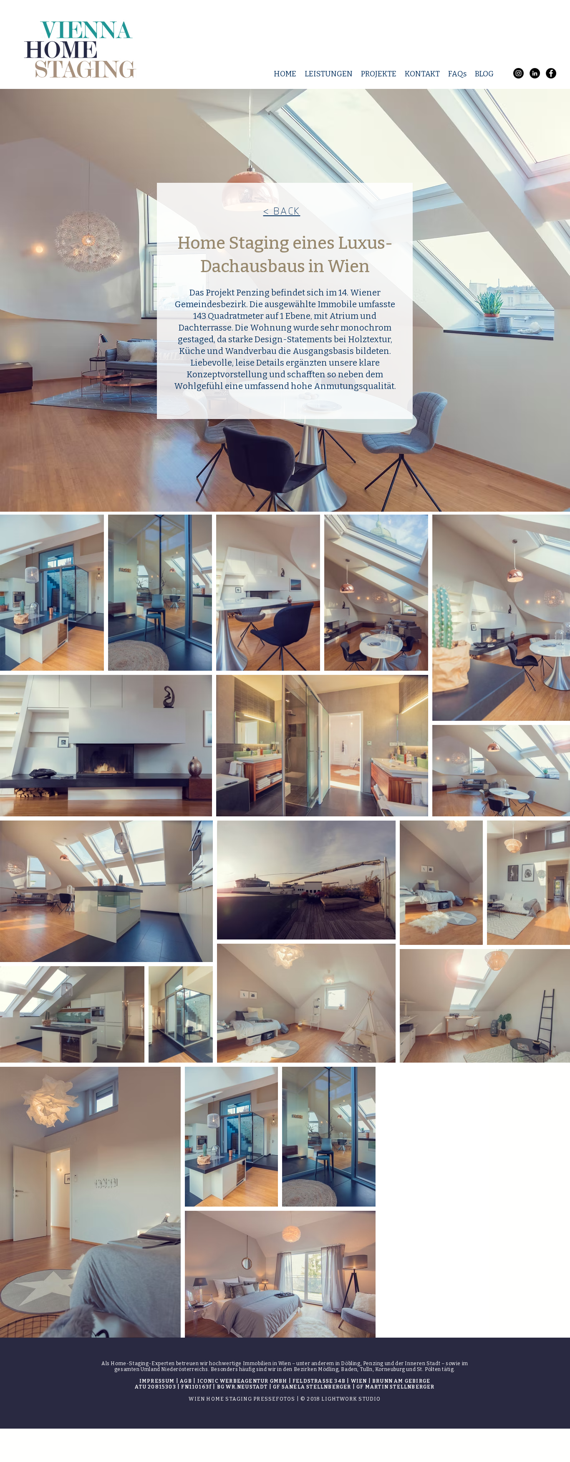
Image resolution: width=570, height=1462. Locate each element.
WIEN (197, 1399)
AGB (186, 1381)
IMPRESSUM (157, 1381)
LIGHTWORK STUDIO (351, 1399)
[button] (328, 74)
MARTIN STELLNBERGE (398, 1387)
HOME (215, 1399)
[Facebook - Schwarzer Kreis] (551, 73)
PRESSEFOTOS (274, 1399)
